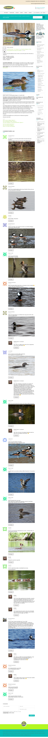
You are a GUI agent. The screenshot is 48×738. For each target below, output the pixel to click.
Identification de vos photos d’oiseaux (40, 48)
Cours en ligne (12, 12)
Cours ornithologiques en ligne (40, 70)
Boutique (17, 12)
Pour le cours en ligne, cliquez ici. (9, 120)
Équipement (40, 109)
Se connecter (37, 12)
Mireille (9, 557)
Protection (40, 112)
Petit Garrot (5, 67)
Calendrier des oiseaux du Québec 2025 (41, 75)
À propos (30, 12)
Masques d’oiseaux (39, 87)
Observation (40, 107)
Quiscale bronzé (40, 134)
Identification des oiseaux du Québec (40, 124)
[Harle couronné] (19, 45)
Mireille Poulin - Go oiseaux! (13, 49)
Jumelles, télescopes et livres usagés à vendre (40, 61)
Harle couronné (10, 47)
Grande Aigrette (39, 137)
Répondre (11, 183)
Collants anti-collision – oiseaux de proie (41, 84)
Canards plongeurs (25, 16)
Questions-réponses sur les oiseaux (40, 52)
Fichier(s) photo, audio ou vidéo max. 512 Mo (12, 711)
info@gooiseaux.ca (40, 8)
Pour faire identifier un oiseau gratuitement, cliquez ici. (13, 122)
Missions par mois (40, 114)
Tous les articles (40, 105)
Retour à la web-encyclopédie (9, 126)
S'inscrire (44, 12)
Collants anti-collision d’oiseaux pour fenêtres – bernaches (41, 80)
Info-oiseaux (6, 12)
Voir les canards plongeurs (8, 125)
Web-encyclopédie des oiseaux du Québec (13, 16)
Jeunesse (26, 12)
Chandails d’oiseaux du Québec (40, 90)
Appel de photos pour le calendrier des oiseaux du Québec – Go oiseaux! (40, 56)
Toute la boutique (40, 73)
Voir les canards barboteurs (8, 124)
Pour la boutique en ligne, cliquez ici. (10, 121)
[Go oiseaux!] (9, 8)
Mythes (39, 110)
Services (21, 12)
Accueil (4, 16)
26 (24, 50)
